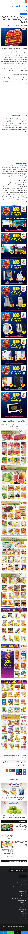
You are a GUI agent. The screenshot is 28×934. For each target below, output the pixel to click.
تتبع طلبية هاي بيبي (22, 915)
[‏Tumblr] (13, 770)
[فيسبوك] (24, 770)
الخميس (23, 762)
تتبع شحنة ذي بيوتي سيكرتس (20, 884)
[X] (20, 770)
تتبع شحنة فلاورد (22, 891)
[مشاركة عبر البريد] (20, 773)
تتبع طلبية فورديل (22, 911)
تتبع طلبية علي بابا (22, 909)
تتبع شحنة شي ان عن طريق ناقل (19, 886)
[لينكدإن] (17, 770)
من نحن (24, 920)
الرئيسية (24, 10)
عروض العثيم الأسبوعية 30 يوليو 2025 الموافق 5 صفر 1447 (21, 826)
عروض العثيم (11, 10)
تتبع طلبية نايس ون (22, 913)
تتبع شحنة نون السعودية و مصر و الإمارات (17, 898)
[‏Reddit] (7, 770)
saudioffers (23, 25)
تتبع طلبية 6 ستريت (22, 900)
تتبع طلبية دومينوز (22, 904)
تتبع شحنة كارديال (22, 895)
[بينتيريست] (10, 770)
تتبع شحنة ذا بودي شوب (21, 882)
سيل (24, 765)
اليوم (4, 762)
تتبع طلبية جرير (23, 902)
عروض (18, 765)
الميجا (10, 762)
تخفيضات (25, 81)
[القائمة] (2, 6)
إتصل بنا (24, 880)
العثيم (16, 762)
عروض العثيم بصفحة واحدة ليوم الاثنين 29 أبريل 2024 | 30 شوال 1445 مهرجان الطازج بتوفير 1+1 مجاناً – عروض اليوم (7, 851)
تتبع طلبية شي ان (22, 906)
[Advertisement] (14, 100)
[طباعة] (17, 773)
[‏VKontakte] (24, 773)
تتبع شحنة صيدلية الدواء (21, 889)
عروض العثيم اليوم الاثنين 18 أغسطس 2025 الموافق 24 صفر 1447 (21, 843)
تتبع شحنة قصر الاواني (21, 893)
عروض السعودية (18, 10)
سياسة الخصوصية (22, 918)
